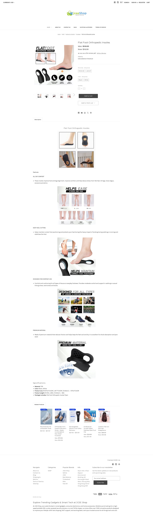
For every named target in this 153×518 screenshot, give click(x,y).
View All (65, 484)
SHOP (48, 27)
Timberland (66, 479)
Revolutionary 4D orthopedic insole (45, 427)
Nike (64, 481)
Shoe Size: (84, 67)
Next (74, 94)
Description (38, 119)
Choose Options (46, 418)
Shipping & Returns (86, 27)
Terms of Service (101, 27)
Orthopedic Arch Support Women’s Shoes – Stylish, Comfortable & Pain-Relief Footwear (60, 431)
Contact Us (67, 27)
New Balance (67, 477)
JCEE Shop (66, 471)
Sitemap (35, 484)
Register (142, 2)
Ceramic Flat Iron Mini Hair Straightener (103, 428)
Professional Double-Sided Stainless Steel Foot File (90, 429)
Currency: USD (8, 2)
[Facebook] (115, 2)
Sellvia (65, 473)
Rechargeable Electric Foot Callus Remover (75, 428)
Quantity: (80, 85)
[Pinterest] (121, 2)
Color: (82, 76)
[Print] (85, 112)
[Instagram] (118, 2)
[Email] (82, 112)
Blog (75, 27)
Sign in (133, 2)
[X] (88, 112)
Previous (34, 94)
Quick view (45, 414)
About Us (57, 27)
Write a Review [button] (101, 53)
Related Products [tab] (39, 404)
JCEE (64, 475)
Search (126, 2)
